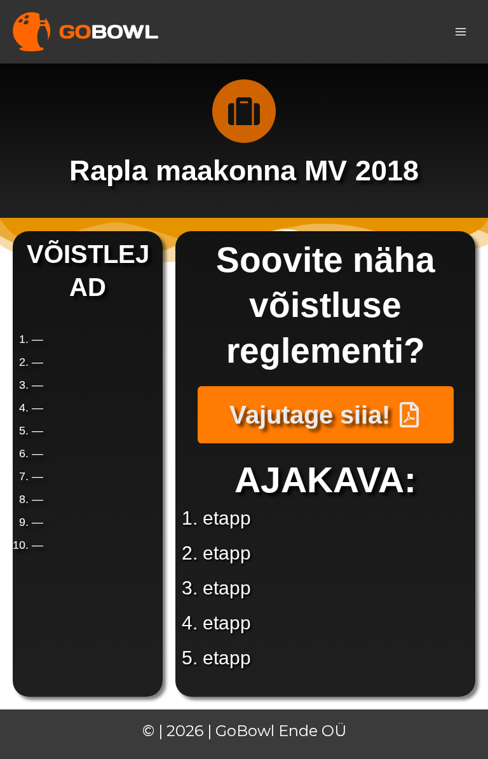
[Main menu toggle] (461, 31)
